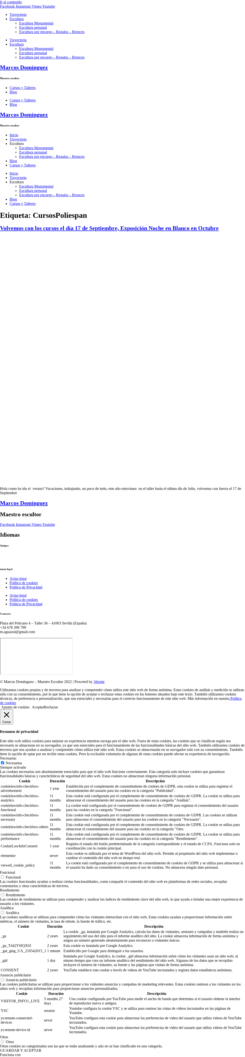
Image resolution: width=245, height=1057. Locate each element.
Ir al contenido (11, 2)
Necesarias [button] (8, 758)
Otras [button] (4, 1037)
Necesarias (14, 763)
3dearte (99, 682)
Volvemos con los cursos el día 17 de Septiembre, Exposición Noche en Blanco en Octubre (109, 228)
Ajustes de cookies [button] (15, 707)
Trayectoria (18, 14)
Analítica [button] (7, 908)
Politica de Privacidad (26, 587)
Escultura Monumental (36, 23)
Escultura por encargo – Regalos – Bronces (51, 32)
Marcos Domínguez (24, 67)
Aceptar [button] (38, 707)
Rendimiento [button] (9, 890)
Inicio (14, 135)
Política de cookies (24, 583)
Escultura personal (33, 27)
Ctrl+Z (5, 555)
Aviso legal (18, 578)
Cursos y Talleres (23, 88)
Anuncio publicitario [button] (15, 975)
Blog (13, 92)
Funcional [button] (7, 872)
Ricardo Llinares (12, 559)
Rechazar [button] (51, 707)
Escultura (17, 19)
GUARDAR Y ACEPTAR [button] (20, 1050)
